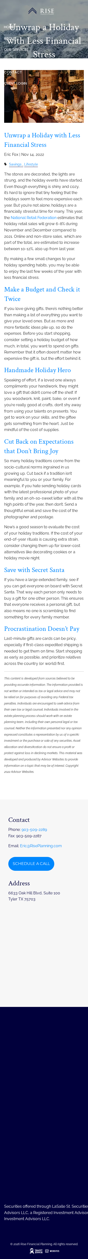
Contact (13, 72)
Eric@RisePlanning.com (41, 846)
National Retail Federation (33, 217)
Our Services (16, 49)
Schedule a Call (31, 863)
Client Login (15, 83)
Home (9, 26)
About (10, 38)
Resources (14, 60)
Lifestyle (31, 164)
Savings (15, 164)
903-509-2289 (34, 829)
